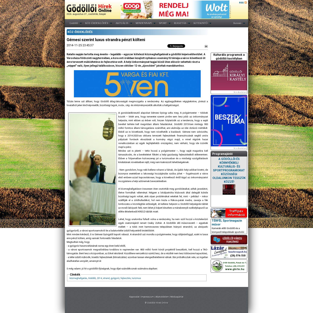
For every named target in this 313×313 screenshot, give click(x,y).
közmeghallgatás (78, 278)
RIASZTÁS (180, 23)
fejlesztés (126, 278)
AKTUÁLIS (122, 23)
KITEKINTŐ (201, 23)
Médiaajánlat (176, 297)
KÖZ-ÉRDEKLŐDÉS (96, 23)
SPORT (163, 23)
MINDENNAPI (144, 23)
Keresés (237, 23)
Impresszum (147, 297)
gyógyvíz (115, 278)
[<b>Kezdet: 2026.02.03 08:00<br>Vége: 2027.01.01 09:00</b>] (229, 189)
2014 (99, 278)
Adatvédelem (162, 297)
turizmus (136, 278)
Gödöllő (74, 23)
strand (106, 278)
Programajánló (222, 154)
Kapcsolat (134, 297)
